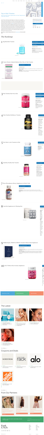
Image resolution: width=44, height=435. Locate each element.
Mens (29, 427)
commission (36, 21)
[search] (42, 1)
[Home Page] (4, 0)
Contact (37, 428)
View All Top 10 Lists (5, 293)
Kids (29, 428)
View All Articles (34, 293)
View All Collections (19, 293)
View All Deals (3, 390)
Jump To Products (37, 23)
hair (12, 23)
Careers (37, 429)
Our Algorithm (37, 426)
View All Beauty (3, 348)
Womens (30, 426)
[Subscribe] (40, 418)
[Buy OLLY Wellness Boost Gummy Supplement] (42, 266)
